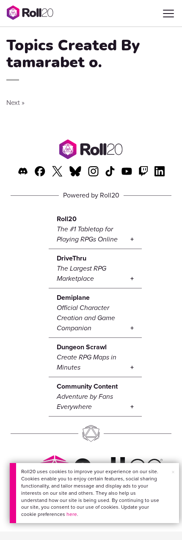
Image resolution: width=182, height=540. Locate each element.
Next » (15, 102)
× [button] (173, 472)
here (71, 514)
